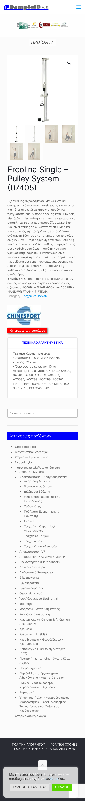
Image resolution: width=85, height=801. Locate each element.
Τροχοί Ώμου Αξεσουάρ (40, 546)
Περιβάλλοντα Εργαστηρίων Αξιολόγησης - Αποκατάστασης (41, 675)
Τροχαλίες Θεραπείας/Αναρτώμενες (39, 528)
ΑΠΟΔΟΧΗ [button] (62, 787)
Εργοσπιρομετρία (31, 588)
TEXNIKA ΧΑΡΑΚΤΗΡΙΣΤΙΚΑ (42, 342)
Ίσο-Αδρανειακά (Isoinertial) (39, 598)
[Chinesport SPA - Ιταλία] (24, 316)
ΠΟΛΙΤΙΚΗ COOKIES (64, 744)
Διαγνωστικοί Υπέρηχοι (31, 452)
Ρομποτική (26, 692)
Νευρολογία (23, 462)
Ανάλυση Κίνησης (31, 471)
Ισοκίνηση (26, 604)
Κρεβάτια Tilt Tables (33, 634)
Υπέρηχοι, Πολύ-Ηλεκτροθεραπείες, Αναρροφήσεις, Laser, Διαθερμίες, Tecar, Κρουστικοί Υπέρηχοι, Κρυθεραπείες (44, 704)
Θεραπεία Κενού (30, 593)
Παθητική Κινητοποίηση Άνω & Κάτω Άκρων (44, 661)
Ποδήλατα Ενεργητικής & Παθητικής (41, 514)
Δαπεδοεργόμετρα (32, 567)
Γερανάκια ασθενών (38, 486)
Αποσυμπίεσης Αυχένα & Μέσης (42, 556)
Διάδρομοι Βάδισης (37, 491)
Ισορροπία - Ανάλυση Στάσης (39, 609)
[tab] (42, 343)
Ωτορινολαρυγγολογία (30, 716)
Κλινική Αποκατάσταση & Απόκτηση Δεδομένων (44, 622)
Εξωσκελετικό (29, 577)
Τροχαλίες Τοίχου (34, 296)
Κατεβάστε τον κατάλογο (27, 330)
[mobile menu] (79, 7)
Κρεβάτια (25, 629)
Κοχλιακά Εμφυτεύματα (31, 457)
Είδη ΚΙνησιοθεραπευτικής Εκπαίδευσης (42, 499)
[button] (69, 62)
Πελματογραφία (30, 668)
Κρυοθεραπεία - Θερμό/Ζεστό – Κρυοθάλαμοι (41, 642)
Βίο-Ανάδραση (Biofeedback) (39, 562)
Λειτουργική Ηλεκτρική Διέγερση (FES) (42, 651)
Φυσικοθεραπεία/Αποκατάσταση (37, 467)
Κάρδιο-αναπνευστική (34, 614)
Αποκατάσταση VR (32, 551)
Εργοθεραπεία (29, 583)
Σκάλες (29, 521)
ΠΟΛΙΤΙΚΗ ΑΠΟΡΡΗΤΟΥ (28, 744)
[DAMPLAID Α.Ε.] (26, 7)
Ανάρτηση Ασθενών (38, 481)
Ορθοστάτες (32, 506)
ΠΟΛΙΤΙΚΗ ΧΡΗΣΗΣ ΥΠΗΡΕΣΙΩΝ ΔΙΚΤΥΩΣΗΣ (45, 749)
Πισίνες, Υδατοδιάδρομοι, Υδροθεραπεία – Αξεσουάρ (37, 685)
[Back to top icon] (42, 765)
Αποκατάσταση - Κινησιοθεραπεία (43, 477)
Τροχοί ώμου (33, 541)
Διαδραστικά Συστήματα (36, 572)
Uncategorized (25, 446)
